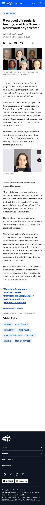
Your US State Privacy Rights (29, 492)
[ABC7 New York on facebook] (4, 474)
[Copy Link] (33, 43)
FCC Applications (24, 497)
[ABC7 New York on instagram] (16, 474)
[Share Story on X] (10, 43)
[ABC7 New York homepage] (9, 4)
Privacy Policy (6, 490)
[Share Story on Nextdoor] (21, 43)
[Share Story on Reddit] (16, 43)
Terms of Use (6, 495)
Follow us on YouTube (15, 302)
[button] (3, 3)
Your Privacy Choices (20, 490)
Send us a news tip (13, 292)
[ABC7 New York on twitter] (10, 474)
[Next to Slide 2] (39, 160)
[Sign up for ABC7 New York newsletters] (22, 474)
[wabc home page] (6, 438)
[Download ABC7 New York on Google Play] (21, 481)
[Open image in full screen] (39, 152)
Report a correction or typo (13, 308)
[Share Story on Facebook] (4, 43)
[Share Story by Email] (27, 43)
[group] (22, 169)
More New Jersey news (15, 289)
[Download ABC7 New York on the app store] (8, 481)
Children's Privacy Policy (10, 492)
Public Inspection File (9, 497)
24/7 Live (18, 3)
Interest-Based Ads (19, 495)
